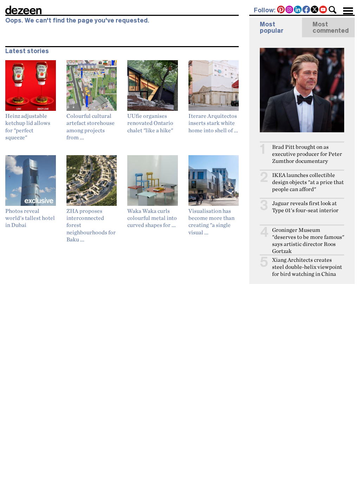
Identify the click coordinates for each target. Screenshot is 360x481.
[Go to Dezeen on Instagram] (289, 10)
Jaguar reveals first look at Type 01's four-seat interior (305, 207)
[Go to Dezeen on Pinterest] (281, 10)
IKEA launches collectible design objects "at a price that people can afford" (308, 182)
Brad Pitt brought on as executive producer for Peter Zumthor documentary (307, 154)
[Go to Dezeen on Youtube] (323, 10)
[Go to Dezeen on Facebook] (306, 10)
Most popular (271, 27)
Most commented (331, 27)
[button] (333, 10)
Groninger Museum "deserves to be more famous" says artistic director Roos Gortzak (308, 240)
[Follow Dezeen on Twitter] (315, 10)
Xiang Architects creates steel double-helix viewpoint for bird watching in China (307, 267)
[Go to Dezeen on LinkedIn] (298, 10)
